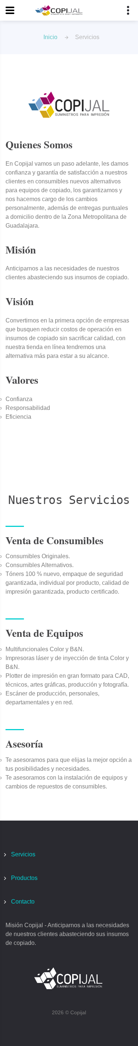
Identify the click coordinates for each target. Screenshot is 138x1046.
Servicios (23, 854)
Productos (24, 878)
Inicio (50, 37)
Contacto (23, 901)
